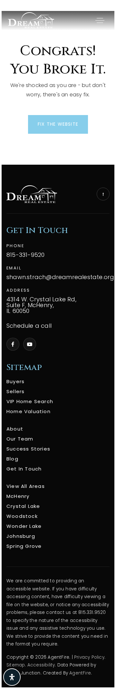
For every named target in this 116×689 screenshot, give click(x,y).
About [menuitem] (14, 428)
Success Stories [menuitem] (28, 448)
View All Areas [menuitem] (25, 486)
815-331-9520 (25, 255)
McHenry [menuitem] (17, 496)
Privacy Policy (89, 657)
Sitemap (15, 665)
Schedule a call (29, 326)
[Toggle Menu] (100, 20)
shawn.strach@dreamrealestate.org (60, 277)
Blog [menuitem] (12, 458)
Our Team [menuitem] (20, 438)
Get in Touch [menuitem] (24, 468)
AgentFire (80, 673)
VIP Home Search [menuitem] (29, 401)
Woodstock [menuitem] (22, 516)
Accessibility (41, 665)
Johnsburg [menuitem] (20, 536)
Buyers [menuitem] (15, 381)
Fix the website (58, 124)
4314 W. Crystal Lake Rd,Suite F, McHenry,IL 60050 (41, 305)
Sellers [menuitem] (15, 391)
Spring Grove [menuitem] (24, 546)
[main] (58, 88)
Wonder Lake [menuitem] (24, 526)
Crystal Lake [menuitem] (23, 506)
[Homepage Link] (31, 20)
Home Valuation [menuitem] (28, 411)
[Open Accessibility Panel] (12, 677)
